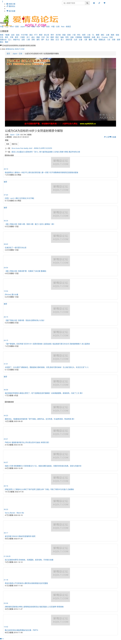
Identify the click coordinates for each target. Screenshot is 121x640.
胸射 (6, 42)
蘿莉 (90, 39)
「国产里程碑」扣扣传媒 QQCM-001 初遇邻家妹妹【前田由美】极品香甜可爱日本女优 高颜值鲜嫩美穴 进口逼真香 (47, 344)
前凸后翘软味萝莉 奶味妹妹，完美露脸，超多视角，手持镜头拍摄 (29, 559)
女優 (80, 39)
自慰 (23, 39)
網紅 (102, 35)
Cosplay (105, 37)
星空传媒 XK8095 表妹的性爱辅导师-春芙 (20, 536)
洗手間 (58, 35)
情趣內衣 (3, 39)
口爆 (28, 39)
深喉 (33, 39)
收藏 (113, 137)
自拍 (12, 35)
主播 (107, 35)
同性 (67, 37)
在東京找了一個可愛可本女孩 (15, 247)
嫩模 (97, 35)
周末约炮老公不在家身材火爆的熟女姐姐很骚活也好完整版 (26, 583)
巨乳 (1, 37)
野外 (52, 35)
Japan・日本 (17, 53)
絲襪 (93, 37)
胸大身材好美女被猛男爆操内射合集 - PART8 (21, 630)
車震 (64, 35)
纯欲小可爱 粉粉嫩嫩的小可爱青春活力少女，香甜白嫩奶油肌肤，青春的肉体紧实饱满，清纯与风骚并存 (43, 466)
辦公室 (46, 35)
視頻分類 (11, 4)
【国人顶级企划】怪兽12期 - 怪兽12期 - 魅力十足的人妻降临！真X (29, 224)
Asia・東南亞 (66, 26)
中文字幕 (24, 35)
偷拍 (17, 35)
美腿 (38, 37)
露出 (1, 42)
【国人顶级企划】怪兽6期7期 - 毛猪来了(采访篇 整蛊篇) (25, 271)
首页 (8, 53)
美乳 (6, 37)
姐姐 (117, 35)
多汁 (28, 37)
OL (93, 35)
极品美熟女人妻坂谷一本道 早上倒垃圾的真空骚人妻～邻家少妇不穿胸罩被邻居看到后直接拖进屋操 (41, 172)
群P (42, 39)
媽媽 (112, 35)
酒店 (31, 35)
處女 (33, 37)
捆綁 (52, 37)
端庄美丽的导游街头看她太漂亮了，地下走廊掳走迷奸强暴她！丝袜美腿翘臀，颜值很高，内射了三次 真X (43, 393)
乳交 (47, 39)
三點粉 (22, 37)
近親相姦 (78, 37)
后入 (10, 39)
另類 (113, 39)
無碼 (1, 35)
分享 (107, 137)
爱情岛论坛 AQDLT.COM (15, 49)
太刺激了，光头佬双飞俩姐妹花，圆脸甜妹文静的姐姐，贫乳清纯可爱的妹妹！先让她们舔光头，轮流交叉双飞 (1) (47, 367)
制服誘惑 (87, 37)
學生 (78, 35)
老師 (83, 35)
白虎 (75, 39)
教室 (40, 35)
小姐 (88, 35)
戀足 (57, 37)
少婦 (74, 35)
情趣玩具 (102, 39)
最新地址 (11, 6)
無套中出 (16, 39)
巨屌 (43, 37)
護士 (98, 37)
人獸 (85, 39)
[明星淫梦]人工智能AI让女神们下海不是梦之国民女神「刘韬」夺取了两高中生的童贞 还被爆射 (39, 489)
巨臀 (11, 37)
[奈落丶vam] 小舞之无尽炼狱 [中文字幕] (19, 198)
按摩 (118, 39)
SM (47, 37)
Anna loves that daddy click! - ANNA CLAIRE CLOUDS (32, 148)
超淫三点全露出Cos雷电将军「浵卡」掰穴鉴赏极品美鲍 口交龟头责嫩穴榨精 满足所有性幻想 (46, 152)
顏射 (52, 39)
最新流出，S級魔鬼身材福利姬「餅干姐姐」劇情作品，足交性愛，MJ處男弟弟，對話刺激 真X (39, 419)
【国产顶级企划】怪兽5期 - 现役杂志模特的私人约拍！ (25, 320)
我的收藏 (11, 11)
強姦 (62, 37)
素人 (62, 39)
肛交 (57, 39)
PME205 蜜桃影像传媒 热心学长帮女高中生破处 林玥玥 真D (27, 442)
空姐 (111, 37)
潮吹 (38, 39)
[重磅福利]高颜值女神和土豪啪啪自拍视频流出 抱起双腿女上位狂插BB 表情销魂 (34, 606)
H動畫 (7, 35)
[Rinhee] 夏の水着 (11, 294)
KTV (35, 35)
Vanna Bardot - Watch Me (14, 513)
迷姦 (72, 37)
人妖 (108, 39)
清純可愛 (69, 39)
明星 (95, 39)
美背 (16, 37)
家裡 (69, 35)
